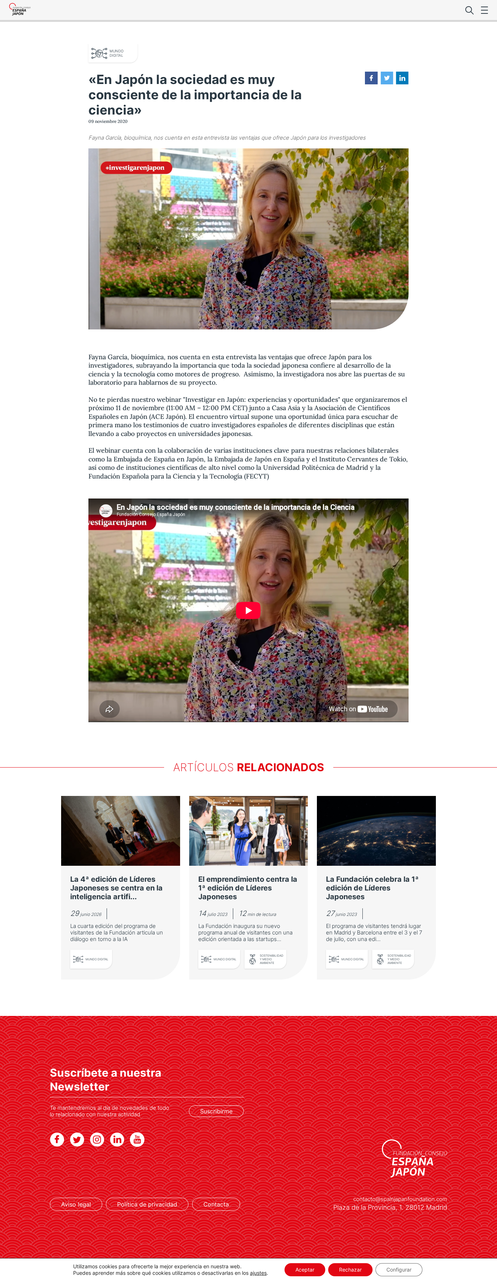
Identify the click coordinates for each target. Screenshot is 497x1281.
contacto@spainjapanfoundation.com (400, 1199)
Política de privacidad (147, 1204)
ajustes (258, 1273)
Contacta (216, 1204)
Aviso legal (76, 1204)
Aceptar (304, 1269)
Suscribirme (216, 1111)
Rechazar (350, 1269)
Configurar (398, 1269)
